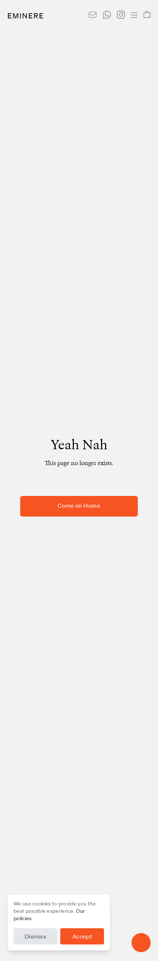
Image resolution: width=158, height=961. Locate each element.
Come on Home (79, 506)
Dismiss (35, 937)
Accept (82, 937)
